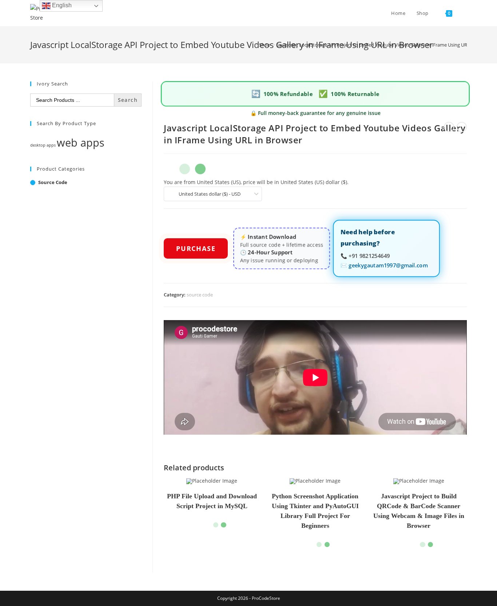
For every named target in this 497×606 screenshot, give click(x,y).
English (61, 5)
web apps (80, 142)
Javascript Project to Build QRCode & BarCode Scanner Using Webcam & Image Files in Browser (418, 511)
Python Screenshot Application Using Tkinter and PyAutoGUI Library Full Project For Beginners (315, 511)
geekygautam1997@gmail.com (388, 264)
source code (200, 294)
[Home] (250, 44)
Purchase (195, 248)
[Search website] (465, 13)
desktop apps (43, 145)
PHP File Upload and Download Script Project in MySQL (212, 501)
